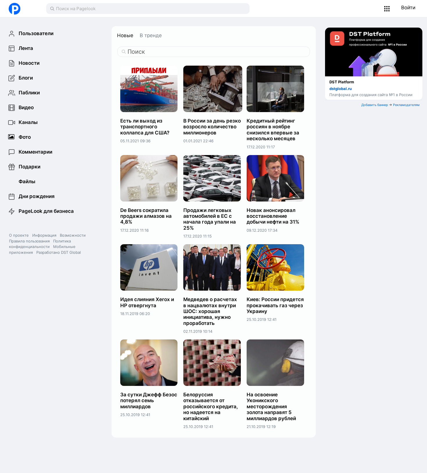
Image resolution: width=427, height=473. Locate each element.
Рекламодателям (406, 105)
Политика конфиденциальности (40, 244)
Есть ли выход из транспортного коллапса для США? (144, 127)
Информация (44, 235)
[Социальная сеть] (21, 9)
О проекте (19, 235)
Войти (408, 7)
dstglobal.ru (340, 88)
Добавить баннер (374, 105)
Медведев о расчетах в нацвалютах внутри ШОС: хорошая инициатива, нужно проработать (210, 311)
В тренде (151, 35)
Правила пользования (29, 241)
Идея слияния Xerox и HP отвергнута (147, 302)
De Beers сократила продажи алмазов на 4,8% (146, 216)
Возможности (73, 235)
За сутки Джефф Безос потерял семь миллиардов (148, 400)
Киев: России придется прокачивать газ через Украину (275, 305)
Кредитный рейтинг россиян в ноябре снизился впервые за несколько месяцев (273, 129)
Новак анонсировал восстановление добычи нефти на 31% (273, 216)
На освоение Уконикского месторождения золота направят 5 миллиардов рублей (271, 406)
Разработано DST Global (58, 252)
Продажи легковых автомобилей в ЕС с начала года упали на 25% (209, 219)
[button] (387, 9)
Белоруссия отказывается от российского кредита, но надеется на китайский (210, 406)
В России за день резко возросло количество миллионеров (212, 127)
